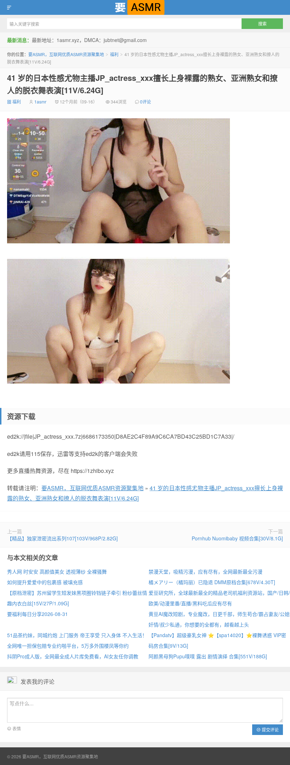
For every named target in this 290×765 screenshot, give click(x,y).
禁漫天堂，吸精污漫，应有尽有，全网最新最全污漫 (205, 571)
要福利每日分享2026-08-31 (37, 613)
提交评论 (270, 730)
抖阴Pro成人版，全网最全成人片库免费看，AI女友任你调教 (72, 656)
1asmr (40, 102)
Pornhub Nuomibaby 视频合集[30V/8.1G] (237, 538)
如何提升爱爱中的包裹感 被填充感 (45, 582)
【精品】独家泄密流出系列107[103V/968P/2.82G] (62, 538)
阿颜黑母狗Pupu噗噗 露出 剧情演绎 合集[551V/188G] (208, 656)
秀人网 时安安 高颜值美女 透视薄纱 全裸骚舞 (57, 571)
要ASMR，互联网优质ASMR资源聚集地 (145, 7)
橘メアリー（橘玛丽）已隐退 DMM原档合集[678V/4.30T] (212, 582)
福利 (114, 54)
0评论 (145, 102)
